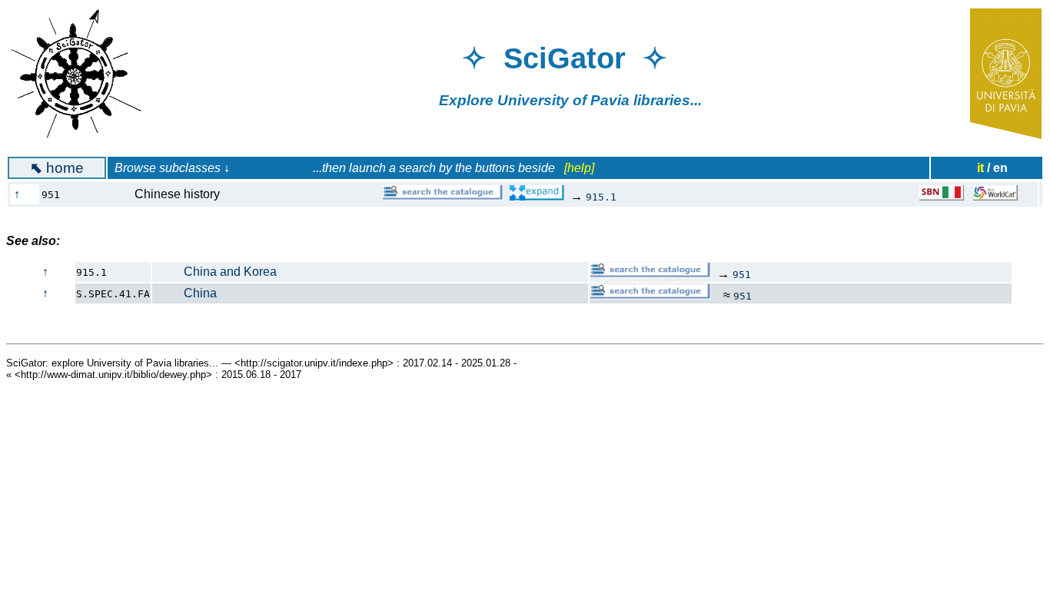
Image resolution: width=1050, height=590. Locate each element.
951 (742, 274)
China (185, 293)
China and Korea (215, 271)
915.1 (601, 197)
